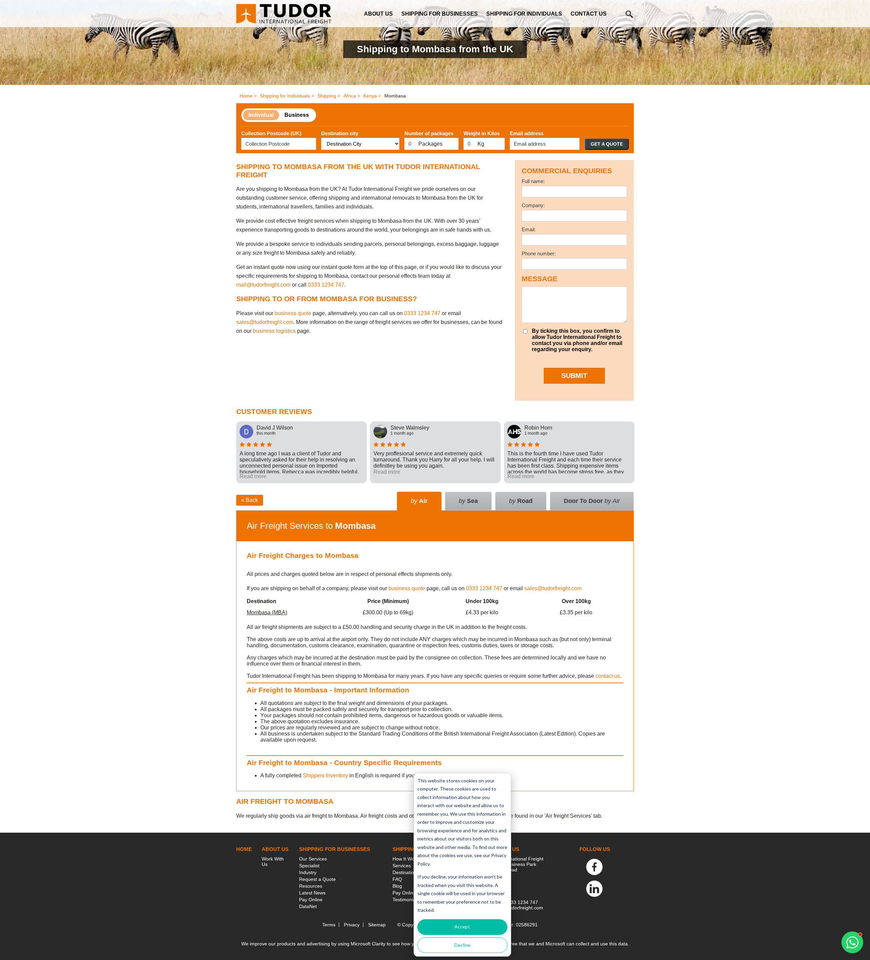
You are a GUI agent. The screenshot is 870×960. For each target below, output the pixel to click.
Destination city (339, 133)
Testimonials (406, 899)
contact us (607, 676)
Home (244, 849)
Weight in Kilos (482, 133)
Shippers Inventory (325, 775)
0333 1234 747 (326, 285)
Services (402, 865)
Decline (462, 945)
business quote (293, 313)
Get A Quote (607, 144)
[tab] (592, 501)
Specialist (309, 865)
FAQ (397, 879)
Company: (533, 205)
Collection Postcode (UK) (271, 133)
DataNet (308, 906)
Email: (529, 229)
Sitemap (377, 924)
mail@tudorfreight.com (263, 285)
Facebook (594, 867)
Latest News (312, 892)
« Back (249, 500)
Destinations (406, 872)
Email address (526, 133)
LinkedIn (594, 889)
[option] (301, 452)
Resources (310, 886)
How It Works (407, 859)
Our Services (313, 859)
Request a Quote (317, 879)
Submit (574, 375)
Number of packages (428, 133)
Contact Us (589, 14)
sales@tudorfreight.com (264, 322)
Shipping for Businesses (439, 14)
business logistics (274, 331)
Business (296, 115)
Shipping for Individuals (524, 14)
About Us (378, 14)
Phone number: (539, 253)
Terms (328, 924)
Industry (307, 872)
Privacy (352, 924)
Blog (397, 886)
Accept (462, 926)
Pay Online (311, 899)
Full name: (533, 181)
